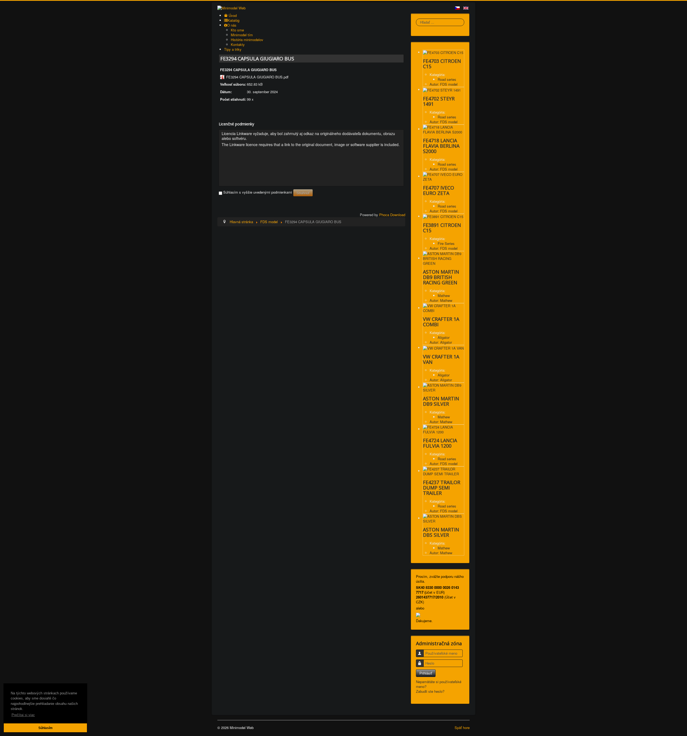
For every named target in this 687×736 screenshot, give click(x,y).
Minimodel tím (242, 34)
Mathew (444, 295)
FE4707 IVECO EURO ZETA (438, 190)
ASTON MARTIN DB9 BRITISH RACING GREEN (441, 277)
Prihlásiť (425, 673)
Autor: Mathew (441, 300)
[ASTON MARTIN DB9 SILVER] (443, 387)
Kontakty (238, 44)
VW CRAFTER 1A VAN (441, 359)
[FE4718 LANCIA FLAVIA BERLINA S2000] (443, 129)
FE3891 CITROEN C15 (442, 228)
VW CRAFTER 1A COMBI (441, 322)
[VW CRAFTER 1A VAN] (443, 347)
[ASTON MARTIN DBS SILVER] (443, 518)
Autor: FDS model (444, 84)
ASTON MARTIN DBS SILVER (441, 532)
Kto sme (237, 29)
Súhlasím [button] (45, 728)
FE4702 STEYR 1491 (439, 101)
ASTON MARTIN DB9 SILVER (441, 401)
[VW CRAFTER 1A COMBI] (443, 307)
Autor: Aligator (441, 342)
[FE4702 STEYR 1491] (442, 89)
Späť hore (462, 727)
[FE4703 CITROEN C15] (443, 52)
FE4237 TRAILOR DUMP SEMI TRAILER (441, 487)
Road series (447, 79)
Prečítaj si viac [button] (23, 715)
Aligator (444, 337)
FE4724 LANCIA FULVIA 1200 (440, 443)
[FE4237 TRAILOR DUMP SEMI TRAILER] (443, 470)
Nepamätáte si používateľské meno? (438, 684)
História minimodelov (247, 39)
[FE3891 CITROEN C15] (443, 216)
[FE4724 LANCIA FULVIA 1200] (443, 429)
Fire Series (446, 243)
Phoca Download (392, 214)
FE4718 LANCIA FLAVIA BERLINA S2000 (441, 145)
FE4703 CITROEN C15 (442, 64)
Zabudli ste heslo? (430, 691)
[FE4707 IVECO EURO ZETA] (443, 176)
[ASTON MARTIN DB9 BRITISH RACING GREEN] (443, 258)
